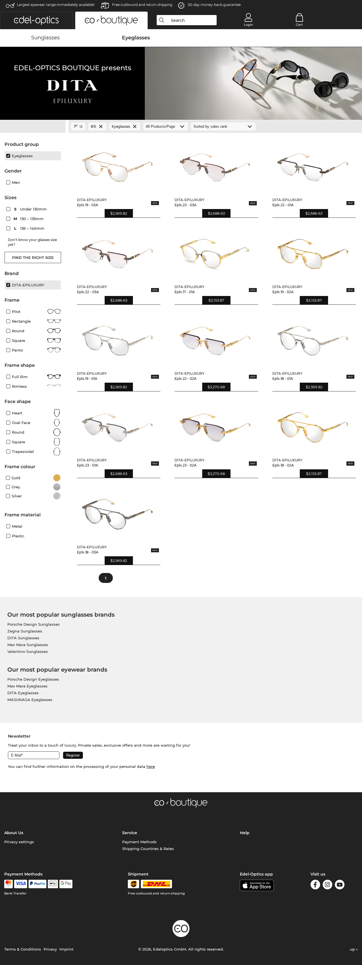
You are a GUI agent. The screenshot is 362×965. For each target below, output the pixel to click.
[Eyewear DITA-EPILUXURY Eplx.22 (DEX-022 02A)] (215, 338)
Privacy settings (19, 842)
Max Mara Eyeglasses (27, 686)
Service (129, 832)
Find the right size (33, 257)
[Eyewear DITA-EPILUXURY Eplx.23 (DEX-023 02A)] (215, 424)
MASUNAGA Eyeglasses (29, 699)
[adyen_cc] (8, 884)
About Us (13, 832)
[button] (36, 20)
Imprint (66, 949)
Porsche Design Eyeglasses (33, 679)
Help (244, 832)
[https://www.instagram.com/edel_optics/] (327, 885)
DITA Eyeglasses (23, 693)
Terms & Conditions (22, 949)
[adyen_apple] (53, 884)
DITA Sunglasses (23, 638)
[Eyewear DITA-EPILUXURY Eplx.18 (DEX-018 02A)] (313, 424)
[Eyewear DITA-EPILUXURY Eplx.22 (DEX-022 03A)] (118, 251)
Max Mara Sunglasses (27, 644)
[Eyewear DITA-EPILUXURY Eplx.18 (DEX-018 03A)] (118, 511)
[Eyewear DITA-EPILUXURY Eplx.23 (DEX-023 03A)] (215, 164)
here (150, 766)
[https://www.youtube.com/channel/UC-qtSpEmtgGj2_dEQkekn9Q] (339, 885)
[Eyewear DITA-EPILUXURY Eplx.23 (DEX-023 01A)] (118, 424)
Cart (299, 25)
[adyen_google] (66, 884)
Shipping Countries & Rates (148, 848)
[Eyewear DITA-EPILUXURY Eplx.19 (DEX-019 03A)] (118, 164)
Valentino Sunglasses (27, 651)
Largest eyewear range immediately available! (55, 5)
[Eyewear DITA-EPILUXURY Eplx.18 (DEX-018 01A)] (313, 338)
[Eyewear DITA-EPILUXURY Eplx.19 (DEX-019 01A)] (118, 338)
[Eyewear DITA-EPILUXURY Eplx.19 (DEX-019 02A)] (313, 251)
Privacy (50, 949)
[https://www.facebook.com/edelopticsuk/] (315, 885)
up (353, 949)
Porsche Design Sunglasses (33, 624)
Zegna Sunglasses (24, 631)
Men (16, 182)
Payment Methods (139, 842)
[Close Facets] (33, 126)
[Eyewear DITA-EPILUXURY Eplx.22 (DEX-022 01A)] (313, 164)
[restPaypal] (37, 884)
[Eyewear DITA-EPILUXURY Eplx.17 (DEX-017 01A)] (215, 251)
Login (248, 25)
